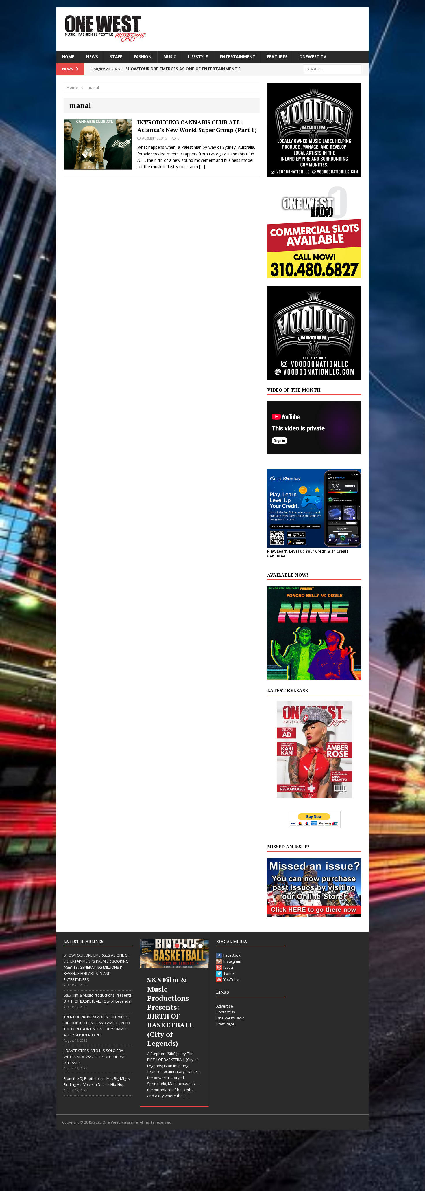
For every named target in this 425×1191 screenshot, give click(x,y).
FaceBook (232, 955)
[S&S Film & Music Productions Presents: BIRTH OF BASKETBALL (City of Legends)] (174, 953)
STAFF (116, 56)
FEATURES (277, 56)
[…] (202, 166)
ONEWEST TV (312, 56)
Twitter (229, 973)
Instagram (232, 961)
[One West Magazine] (212, 29)
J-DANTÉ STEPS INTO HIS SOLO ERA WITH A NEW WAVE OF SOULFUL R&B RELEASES (95, 1056)
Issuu (228, 967)
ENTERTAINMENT (237, 56)
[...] (186, 1095)
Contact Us (225, 1011)
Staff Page (225, 1024)
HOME (68, 56)
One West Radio (230, 1018)
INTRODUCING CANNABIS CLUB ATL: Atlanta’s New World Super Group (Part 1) (197, 126)
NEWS (92, 56)
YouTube (231, 979)
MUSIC (169, 56)
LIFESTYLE (198, 56)
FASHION (142, 56)
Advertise (224, 1006)
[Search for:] (332, 68)
